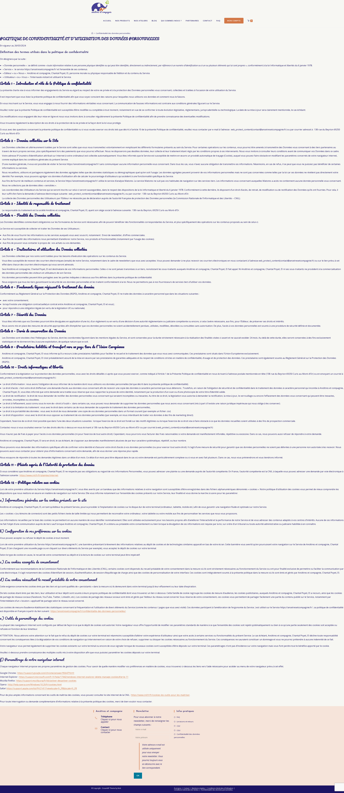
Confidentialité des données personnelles (113, 33)
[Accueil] (92, 33)
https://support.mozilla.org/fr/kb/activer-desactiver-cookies (46, 680)
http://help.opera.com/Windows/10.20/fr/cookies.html (35, 684)
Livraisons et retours (185, 721)
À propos (177, 788)
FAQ (178, 717)
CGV (178, 726)
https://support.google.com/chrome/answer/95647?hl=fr (45, 673)
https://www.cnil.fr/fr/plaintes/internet (38, 475)
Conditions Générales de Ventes (186, 790)
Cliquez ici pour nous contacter (111, 731)
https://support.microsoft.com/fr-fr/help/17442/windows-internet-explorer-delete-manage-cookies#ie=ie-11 (73, 676)
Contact (186, 788)
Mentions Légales (198, 788)
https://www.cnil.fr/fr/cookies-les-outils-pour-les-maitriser (160, 695)
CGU (178, 730)
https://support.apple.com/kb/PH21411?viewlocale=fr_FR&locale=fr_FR (41, 688)
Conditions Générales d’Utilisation (220, 788)
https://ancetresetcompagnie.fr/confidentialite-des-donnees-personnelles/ (88, 611)
